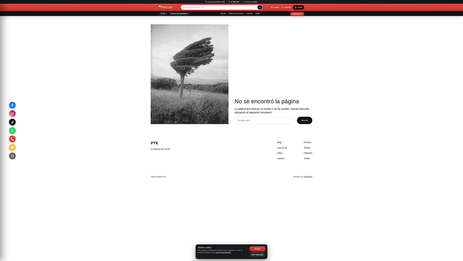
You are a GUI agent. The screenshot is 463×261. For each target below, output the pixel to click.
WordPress (308, 177)
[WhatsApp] (12, 130)
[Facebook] (12, 105)
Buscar (304, 120)
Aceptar (257, 249)
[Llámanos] (12, 139)
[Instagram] (12, 113)
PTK (154, 143)
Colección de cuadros (236, 13)
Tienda (163, 13)
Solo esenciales (257, 255)
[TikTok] (12, 122)
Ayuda (257, 13)
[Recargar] (12, 156)
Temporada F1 (297, 14)
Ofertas (223, 13)
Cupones (249, 13)
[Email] (12, 147)
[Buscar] (259, 7)
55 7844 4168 (235, 2)
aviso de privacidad (223, 252)
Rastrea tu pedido (251, 2)
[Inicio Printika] (169, 7)
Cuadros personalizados (179, 13)
